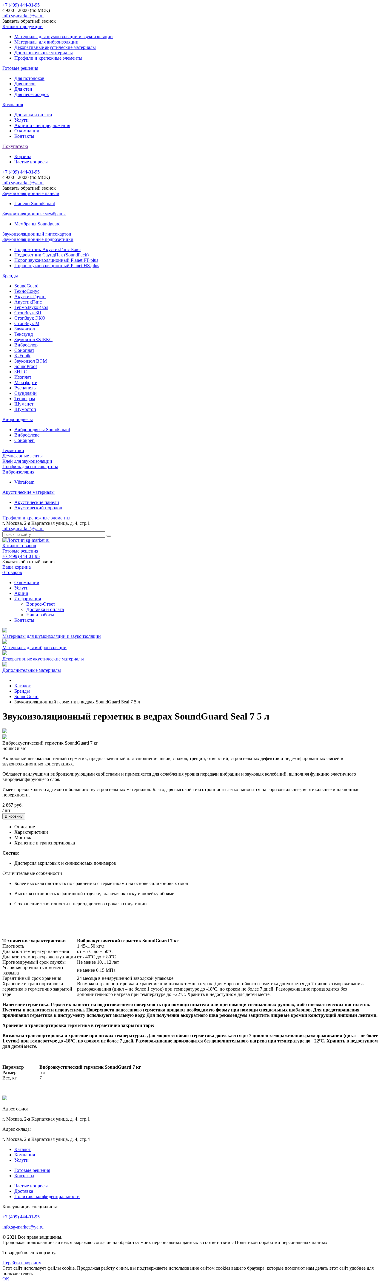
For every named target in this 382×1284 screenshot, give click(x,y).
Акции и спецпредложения (42, 125)
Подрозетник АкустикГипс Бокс (47, 249)
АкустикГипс (28, 301)
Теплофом (24, 398)
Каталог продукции (22, 26)
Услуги (21, 120)
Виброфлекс (26, 434)
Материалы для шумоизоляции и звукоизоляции (63, 36)
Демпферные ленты (22, 455)
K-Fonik (22, 355)
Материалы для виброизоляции (46, 41)
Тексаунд (23, 334)
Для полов (25, 83)
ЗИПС (20, 371)
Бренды (10, 275)
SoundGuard (26, 285)
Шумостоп (25, 409)
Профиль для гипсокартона (30, 466)
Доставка (23, 1191)
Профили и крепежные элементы (48, 58)
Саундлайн (25, 393)
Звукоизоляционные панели (30, 193)
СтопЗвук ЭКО (29, 318)
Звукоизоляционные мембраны (34, 213)
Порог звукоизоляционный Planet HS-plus (56, 265)
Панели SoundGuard (34, 203)
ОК (5, 1278)
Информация (27, 598)
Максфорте (25, 382)
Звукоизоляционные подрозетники (37, 239)
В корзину (14, 816)
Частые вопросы (31, 161)
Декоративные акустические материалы (55, 47)
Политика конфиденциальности (47, 1196)
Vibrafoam (24, 482)
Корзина (22, 156)
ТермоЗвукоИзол (31, 307)
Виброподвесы (17, 419)
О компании (26, 130)
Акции (21, 593)
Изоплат (22, 377)
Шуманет (23, 403)
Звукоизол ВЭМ (30, 360)
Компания (12, 104)
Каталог (22, 1149)
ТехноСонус (26, 291)
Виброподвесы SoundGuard (42, 429)
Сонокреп (24, 440)
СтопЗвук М (26, 323)
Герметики (13, 450)
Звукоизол (24, 328)
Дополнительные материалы (43, 52)
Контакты (24, 136)
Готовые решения (20, 68)
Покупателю (15, 146)
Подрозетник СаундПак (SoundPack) (51, 254)
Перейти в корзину (21, 1262)
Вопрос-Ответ (40, 604)
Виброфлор (26, 344)
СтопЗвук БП (27, 312)
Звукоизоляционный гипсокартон (36, 233)
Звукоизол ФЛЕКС (33, 339)
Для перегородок (31, 94)
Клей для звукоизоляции (27, 461)
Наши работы (40, 614)
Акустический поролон (38, 507)
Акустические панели (36, 502)
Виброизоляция (18, 471)
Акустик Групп (30, 296)
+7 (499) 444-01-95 (21, 4)
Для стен (23, 89)
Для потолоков (29, 78)
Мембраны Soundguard (37, 223)
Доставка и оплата (33, 114)
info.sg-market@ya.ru (23, 15)
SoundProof (25, 366)
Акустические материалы (28, 492)
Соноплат (24, 350)
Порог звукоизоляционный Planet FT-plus (56, 260)
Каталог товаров (19, 545)
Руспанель (25, 387)
